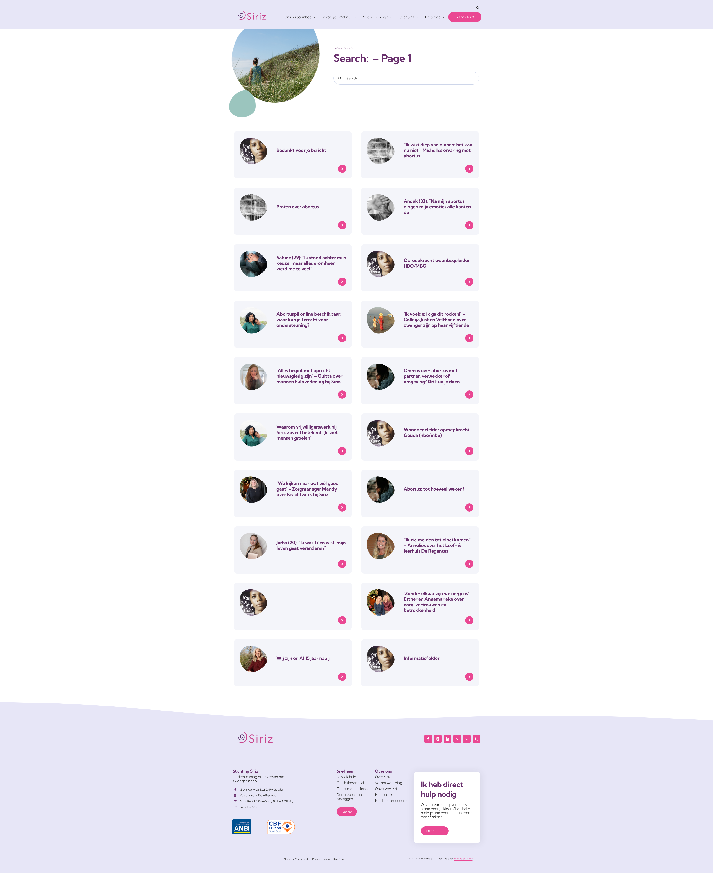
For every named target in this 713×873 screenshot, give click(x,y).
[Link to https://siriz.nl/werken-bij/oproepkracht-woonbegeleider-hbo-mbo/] (469, 282)
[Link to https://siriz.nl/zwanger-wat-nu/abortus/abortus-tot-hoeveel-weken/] (469, 507)
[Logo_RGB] (252, 9)
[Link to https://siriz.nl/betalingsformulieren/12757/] (342, 620)
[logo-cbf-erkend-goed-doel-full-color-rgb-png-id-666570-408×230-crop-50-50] (281, 821)
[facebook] (428, 739)
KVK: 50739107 (249, 807)
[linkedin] (447, 739)
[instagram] (438, 739)
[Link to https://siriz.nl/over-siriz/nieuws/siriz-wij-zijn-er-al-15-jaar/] (342, 677)
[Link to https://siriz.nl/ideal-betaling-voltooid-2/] (342, 169)
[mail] (467, 739)
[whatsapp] (457, 739)
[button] (477, 8)
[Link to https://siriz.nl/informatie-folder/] (469, 677)
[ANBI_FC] (241, 821)
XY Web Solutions (463, 858)
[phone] (476, 739)
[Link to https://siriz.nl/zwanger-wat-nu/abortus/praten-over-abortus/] (342, 225)
